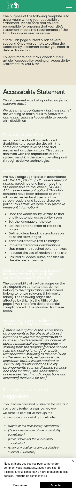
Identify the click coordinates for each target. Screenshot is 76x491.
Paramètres (20, 485)
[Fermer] (70, 463)
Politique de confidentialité (31, 476)
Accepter (56, 485)
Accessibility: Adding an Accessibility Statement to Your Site (36, 62)
